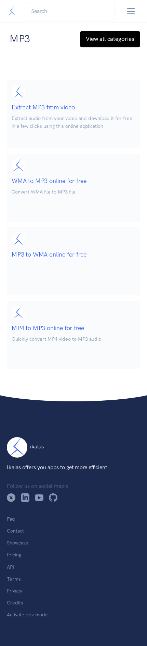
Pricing (14, 555)
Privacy (14, 591)
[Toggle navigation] (131, 11)
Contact (15, 531)
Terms (14, 579)
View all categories (110, 38)
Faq (11, 519)
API (10, 567)
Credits (15, 603)
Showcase (17, 543)
